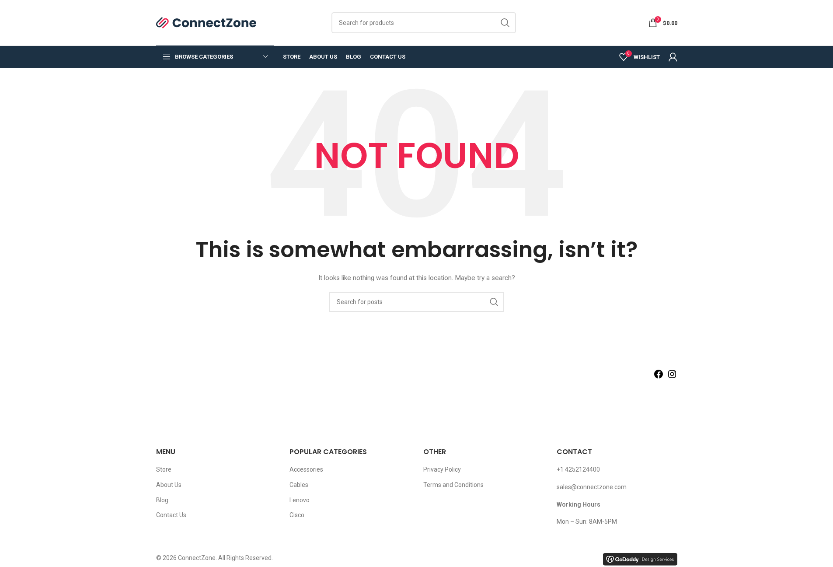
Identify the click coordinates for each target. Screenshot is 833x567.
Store (163, 469)
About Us (168, 484)
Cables (298, 484)
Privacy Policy (442, 469)
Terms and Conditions (453, 484)
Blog (162, 500)
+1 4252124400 (578, 469)
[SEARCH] (505, 22)
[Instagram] (672, 377)
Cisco (296, 514)
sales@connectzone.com (592, 486)
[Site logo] (206, 22)
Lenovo (299, 500)
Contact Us (171, 514)
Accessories (306, 469)
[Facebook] (658, 377)
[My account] (673, 57)
